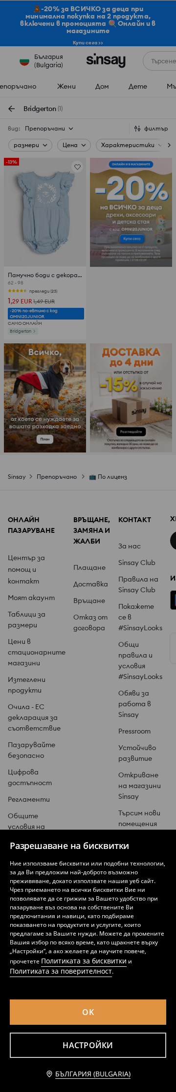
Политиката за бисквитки (84, 960)
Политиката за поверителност (61, 971)
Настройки (88, 1045)
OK (88, 1012)
